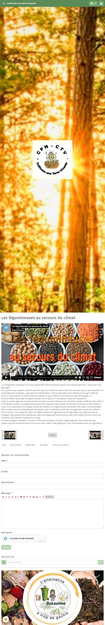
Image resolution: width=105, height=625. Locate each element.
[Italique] (6, 496)
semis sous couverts (60, 445)
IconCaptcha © (41, 541)
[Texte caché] (30, 496)
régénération (30, 445)
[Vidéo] (37, 496)
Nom (3, 460)
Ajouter (6, 547)
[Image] (33, 496)
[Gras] (3, 496)
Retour (52, 435)
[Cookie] (6, 619)
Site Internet (7, 482)
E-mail (4, 471)
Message (5, 493)
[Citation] (21, 496)
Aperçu (50, 497)
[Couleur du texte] (16, 496)
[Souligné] (9, 496)
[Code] (40, 496)
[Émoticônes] (43, 496)
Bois (4, 445)
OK (100, 562)
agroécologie (15, 445)
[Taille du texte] (12, 496)
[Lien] (27, 496)
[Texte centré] (24, 496)
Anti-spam (6, 532)
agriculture (44, 445)
